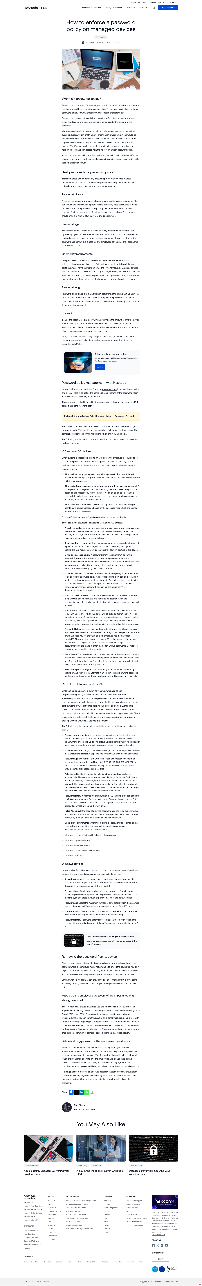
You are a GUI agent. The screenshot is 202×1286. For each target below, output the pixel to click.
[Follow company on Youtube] (166, 1245)
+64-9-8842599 (75, 1211)
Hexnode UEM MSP (31, 1220)
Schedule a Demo (133, 1204)
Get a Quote (131, 1211)
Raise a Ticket (131, 1215)
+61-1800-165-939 (76, 1208)
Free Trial (51, 1239)
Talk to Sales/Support (134, 1201)
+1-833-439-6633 (169, 3)
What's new (135, 3)
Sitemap (107, 1215)
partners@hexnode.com (79, 1229)
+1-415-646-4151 (73, 1222)
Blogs (44, 8)
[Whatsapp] (86, 1092)
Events (106, 1225)
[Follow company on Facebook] (153, 1245)
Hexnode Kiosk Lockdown (33, 1206)
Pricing (108, 8)
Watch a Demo (132, 1208)
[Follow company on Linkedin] (162, 1245)
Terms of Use (29, 1282)
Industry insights (32, 1166)
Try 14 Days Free (168, 8)
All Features (52, 1201)
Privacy (39, 1282)
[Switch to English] (199, 1284)
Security (107, 1204)
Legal (106, 1232)
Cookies (47, 1282)
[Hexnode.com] (31, 7)
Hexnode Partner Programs (136, 1218)
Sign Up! (100, 367)
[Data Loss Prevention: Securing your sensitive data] (101, 940)
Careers (107, 1229)
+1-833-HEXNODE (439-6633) (81, 1201)
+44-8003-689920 (77, 1204)
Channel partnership (134, 1222)
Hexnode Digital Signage (33, 1213)
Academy (51, 1225)
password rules (109, 389)
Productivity (82, 1166)
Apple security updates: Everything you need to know (46, 1172)
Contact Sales (155, 3)
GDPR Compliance (111, 1208)
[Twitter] (76, 1092)
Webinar (51, 1218)
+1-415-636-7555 (77, 1218)
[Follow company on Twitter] (157, 1245)
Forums (50, 1229)
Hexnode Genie (29, 1216)
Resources (52, 1215)
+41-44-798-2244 (76, 1215)
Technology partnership (135, 1225)
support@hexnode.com (77, 1225)
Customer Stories (54, 1211)
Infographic (97, 1166)
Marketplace (52, 1236)
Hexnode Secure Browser (33, 1209)
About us (107, 1201)
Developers (52, 1232)
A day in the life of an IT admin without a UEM (99, 1172)
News (106, 1222)
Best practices (101, 37)
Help (49, 1222)
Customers (52, 1208)
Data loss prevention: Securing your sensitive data (149, 1172)
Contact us (108, 1211)
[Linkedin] (81, 1092)
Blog (105, 1218)
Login (160, 1259)
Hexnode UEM (29, 1202)
